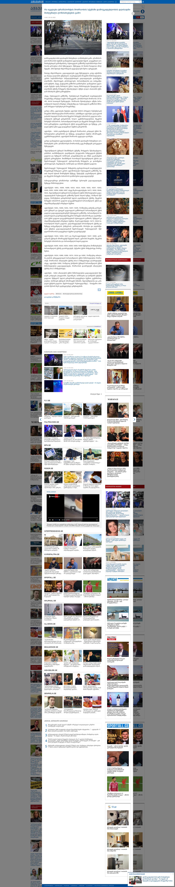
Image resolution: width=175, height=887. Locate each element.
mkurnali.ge (50, 601)
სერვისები (74, 885)
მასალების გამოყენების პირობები (104, 885)
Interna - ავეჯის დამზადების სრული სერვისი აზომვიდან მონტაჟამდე (50, 341)
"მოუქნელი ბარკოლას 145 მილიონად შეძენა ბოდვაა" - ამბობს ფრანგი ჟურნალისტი (118, 795)
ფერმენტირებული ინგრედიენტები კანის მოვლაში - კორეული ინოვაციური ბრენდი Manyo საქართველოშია (65, 341)
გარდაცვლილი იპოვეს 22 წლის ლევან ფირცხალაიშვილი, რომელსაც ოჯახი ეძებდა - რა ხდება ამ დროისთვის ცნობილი (73, 735)
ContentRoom (97, 326)
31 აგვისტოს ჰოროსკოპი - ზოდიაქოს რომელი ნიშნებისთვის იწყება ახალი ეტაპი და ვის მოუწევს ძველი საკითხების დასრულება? (118, 192)
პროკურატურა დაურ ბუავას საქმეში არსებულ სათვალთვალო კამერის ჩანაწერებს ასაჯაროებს (71, 725)
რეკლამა (66, 885)
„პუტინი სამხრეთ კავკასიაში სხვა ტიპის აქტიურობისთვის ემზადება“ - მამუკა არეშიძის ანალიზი (117, 315)
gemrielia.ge (50, 693)
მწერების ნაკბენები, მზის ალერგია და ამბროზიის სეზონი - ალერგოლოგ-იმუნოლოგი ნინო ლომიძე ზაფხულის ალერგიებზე (80, 341)
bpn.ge (47, 445)
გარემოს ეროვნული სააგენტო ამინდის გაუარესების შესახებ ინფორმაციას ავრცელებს (117, 72)
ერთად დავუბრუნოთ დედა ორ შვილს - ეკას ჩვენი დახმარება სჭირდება (116, 540)
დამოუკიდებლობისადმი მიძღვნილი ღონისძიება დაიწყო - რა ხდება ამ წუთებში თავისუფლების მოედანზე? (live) (157, 879)
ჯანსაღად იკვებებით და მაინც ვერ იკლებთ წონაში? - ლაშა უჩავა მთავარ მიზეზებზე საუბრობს (95, 341)
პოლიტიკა (54, 2)
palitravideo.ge (51, 422)
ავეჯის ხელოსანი (93, 316)
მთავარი (48, 2)
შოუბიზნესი (92, 2)
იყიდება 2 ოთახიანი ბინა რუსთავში (50, 317)
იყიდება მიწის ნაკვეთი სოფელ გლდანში (64, 318)
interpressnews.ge (53, 531)
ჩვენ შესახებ (58, 885)
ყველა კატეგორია (108, 2)
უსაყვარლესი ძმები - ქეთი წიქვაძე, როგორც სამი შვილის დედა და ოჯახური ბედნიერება (117, 421)
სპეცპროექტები (48, 885)
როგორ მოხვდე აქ (95, 303)
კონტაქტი (81, 885)
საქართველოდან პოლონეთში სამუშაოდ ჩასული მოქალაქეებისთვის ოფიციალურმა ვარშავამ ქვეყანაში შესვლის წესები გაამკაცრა (117, 685)
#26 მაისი (58, 293)
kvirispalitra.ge (51, 554)
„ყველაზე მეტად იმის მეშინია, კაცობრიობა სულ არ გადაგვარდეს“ (116, 338)
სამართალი (70, 2)
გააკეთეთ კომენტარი (52, 297)
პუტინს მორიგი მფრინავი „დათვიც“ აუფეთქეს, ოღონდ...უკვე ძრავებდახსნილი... (118, 601)
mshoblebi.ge (50, 670)
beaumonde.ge (51, 647)
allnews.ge (49, 624)
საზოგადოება (62, 2)
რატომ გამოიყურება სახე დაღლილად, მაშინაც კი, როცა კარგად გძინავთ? (116, 285)
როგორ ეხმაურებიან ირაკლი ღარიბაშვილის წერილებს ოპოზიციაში (116, 660)
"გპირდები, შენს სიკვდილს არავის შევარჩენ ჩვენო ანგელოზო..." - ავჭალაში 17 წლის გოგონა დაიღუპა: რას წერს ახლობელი (74, 730)
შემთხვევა (99, 2)
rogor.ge (48, 468)
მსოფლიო (78, 2)
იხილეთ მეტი (95, 394)
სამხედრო (85, 2)
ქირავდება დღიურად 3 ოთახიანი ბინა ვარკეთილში (80, 318)
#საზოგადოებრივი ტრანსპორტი (72, 293)
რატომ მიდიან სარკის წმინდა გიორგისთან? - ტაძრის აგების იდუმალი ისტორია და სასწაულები (117, 387)
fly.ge (47, 400)
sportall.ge (50, 577)
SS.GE (47, 303)
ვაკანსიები (89, 885)
